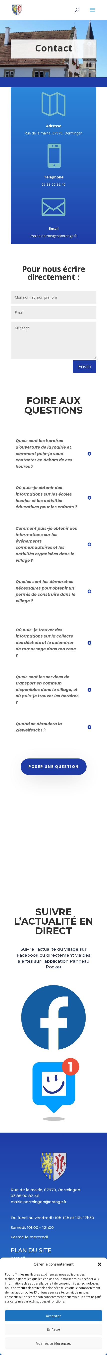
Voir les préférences (53, 1343)
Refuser (53, 1329)
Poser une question (53, 766)
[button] (99, 1264)
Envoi (84, 366)
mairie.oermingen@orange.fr (54, 235)
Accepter (53, 1315)
